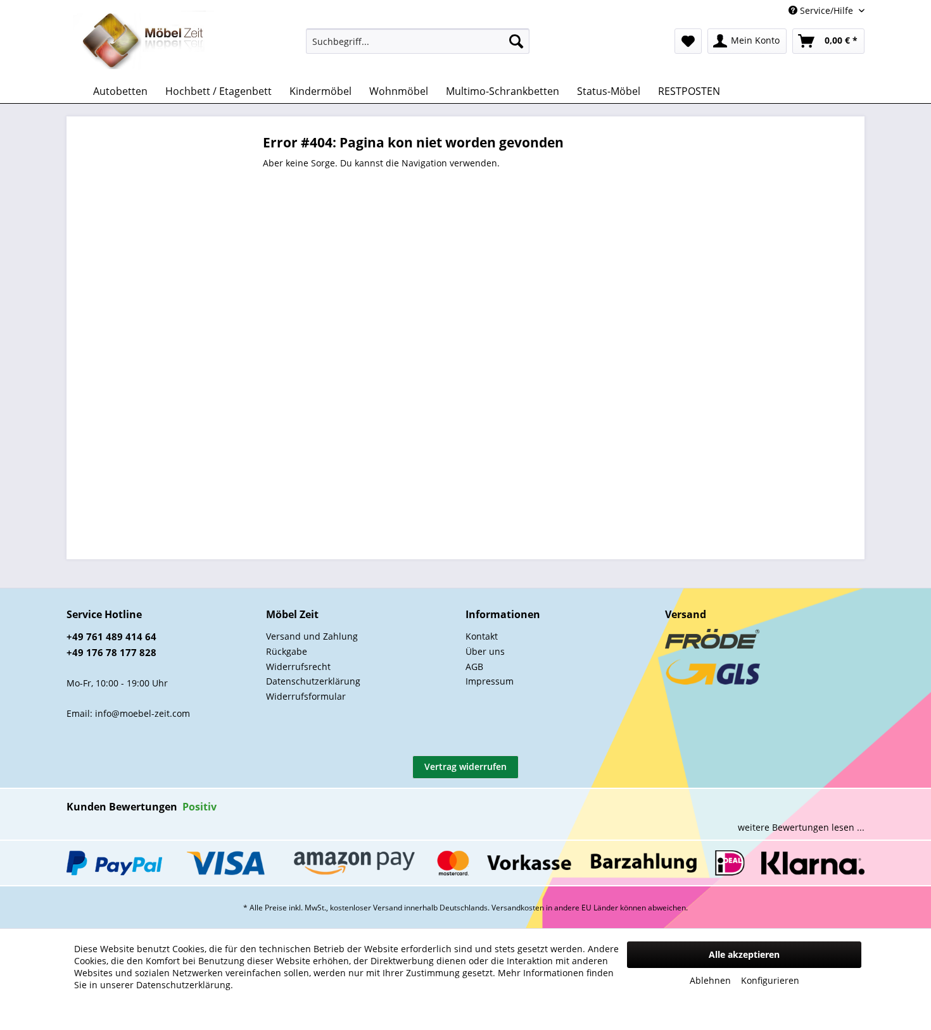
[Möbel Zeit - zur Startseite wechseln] (143, 42)
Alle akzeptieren (744, 954)
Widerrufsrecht (298, 667)
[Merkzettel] (688, 41)
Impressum (490, 681)
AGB (474, 667)
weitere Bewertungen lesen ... (801, 827)
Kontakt (482, 636)
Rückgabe (286, 651)
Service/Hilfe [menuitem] (826, 10)
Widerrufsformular (306, 696)
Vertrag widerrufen (465, 766)
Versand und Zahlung (312, 636)
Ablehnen (710, 980)
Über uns (485, 651)
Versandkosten (517, 907)
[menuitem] (417, 41)
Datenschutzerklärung (313, 681)
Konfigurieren (770, 980)
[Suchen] (516, 41)
